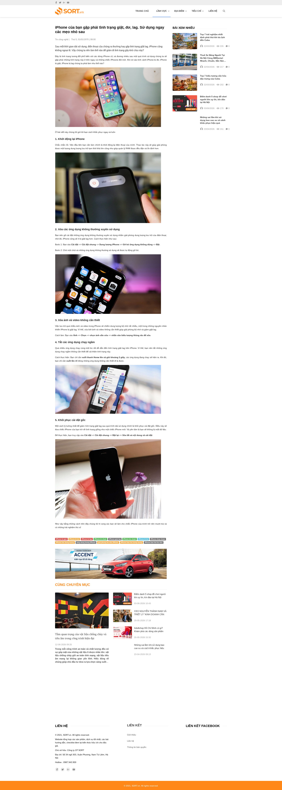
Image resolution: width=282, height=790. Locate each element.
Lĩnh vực (161, 11)
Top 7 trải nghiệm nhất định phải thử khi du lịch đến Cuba (212, 37)
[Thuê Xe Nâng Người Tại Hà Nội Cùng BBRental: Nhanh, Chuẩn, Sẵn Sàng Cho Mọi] (185, 62)
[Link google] (64, 2)
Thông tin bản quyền (136, 747)
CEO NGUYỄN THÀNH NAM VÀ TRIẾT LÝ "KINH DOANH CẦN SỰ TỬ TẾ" (150, 614)
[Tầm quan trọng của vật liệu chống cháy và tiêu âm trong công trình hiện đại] (82, 610)
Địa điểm (179, 11)
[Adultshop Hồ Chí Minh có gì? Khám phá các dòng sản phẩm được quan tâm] (122, 632)
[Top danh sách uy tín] (69, 11)
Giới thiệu (131, 735)
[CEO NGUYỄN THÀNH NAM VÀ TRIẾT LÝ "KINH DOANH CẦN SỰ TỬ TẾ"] (122, 616)
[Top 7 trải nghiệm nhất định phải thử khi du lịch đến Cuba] (185, 41)
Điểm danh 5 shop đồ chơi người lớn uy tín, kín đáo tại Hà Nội (213, 99)
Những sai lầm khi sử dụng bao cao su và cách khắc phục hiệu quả (149, 648)
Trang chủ (142, 11)
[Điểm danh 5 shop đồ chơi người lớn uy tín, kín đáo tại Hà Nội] (122, 599)
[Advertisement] (111, 685)
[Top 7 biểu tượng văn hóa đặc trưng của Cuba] (185, 82)
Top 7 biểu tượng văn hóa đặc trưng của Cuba (213, 77)
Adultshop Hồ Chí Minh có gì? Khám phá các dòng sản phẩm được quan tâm (148, 631)
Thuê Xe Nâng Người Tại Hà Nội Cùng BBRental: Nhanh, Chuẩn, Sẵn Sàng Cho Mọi (212, 58)
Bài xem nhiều (184, 27)
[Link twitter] (60, 2)
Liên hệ (213, 11)
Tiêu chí (196, 11)
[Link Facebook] (56, 2)
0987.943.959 (69, 762)
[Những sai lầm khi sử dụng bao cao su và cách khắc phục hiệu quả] (185, 123)
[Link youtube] (68, 2)
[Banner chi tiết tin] (111, 564)
